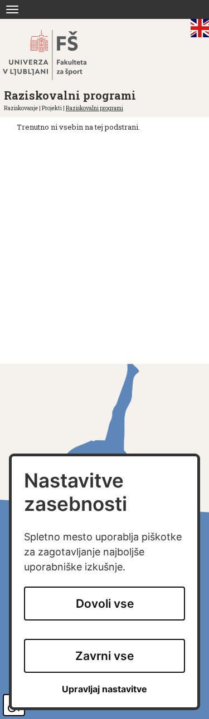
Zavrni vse (104, 656)
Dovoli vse (105, 603)
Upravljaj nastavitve (104, 689)
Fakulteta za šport (57, 55)
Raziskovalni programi (94, 108)
